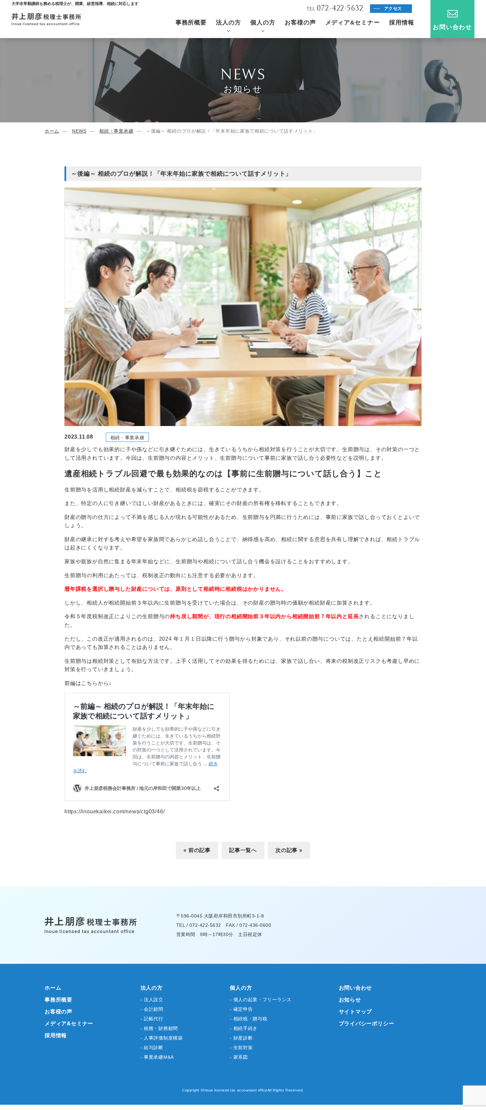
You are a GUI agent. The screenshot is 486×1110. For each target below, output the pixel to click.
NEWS (79, 131)
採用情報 (401, 22)
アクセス (393, 8)
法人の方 (228, 22)
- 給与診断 (152, 1047)
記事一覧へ (243, 850)
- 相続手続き (244, 1028)
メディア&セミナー (352, 22)
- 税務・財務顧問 (159, 1028)
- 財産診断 (241, 1038)
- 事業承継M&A (157, 1057)
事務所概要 (191, 22)
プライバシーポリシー (366, 1023)
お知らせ (350, 1000)
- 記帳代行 (152, 1018)
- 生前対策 (241, 1047)
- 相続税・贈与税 (248, 1018)
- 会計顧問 (152, 1009)
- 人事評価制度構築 (162, 1038)
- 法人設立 (152, 999)
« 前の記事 (197, 850)
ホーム (52, 131)
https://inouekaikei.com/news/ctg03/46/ (114, 811)
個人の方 (262, 22)
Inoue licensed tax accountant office (235, 1090)
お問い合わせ (452, 27)
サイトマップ (355, 1011)
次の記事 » (289, 850)
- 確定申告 (241, 1009)
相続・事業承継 (116, 131)
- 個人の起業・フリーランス (261, 999)
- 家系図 (239, 1057)
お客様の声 (300, 22)
